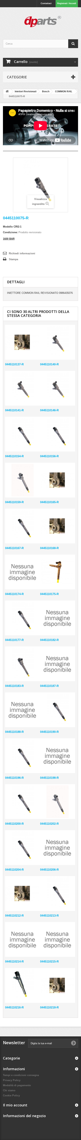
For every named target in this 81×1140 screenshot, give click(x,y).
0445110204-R (14, 869)
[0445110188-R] (22, 709)
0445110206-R (49, 869)
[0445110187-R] (57, 663)
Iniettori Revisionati (25, 91)
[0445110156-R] (57, 434)
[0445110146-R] (57, 388)
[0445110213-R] (57, 893)
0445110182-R (49, 640)
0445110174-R (14, 594)
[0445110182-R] (57, 617)
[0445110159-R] (22, 480)
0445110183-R (14, 685)
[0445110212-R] (22, 893)
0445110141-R (14, 410)
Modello (8, 226)
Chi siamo (9, 1090)
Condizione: (10, 232)
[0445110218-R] (57, 985)
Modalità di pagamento (17, 1085)
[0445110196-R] (22, 755)
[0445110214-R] (22, 939)
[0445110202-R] (57, 801)
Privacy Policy (11, 1080)
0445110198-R (49, 777)
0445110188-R (14, 731)
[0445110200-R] (22, 801)
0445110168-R (49, 548)
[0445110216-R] (22, 985)
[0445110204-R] (22, 847)
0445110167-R (14, 548)
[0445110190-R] (57, 709)
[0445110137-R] (22, 342)
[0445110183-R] (22, 663)
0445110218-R (49, 1007)
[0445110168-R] (57, 526)
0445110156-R (49, 456)
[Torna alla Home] (7, 91)
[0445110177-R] (22, 617)
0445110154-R (14, 456)
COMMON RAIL (63, 91)
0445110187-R (49, 685)
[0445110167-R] (22, 526)
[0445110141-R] (22, 388)
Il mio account (15, 1105)
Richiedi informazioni (22, 253)
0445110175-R (49, 594)
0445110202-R (49, 823)
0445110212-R (14, 915)
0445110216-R (14, 1007)
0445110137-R (14, 364)
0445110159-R (14, 502)
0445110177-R (14, 640)
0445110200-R (14, 823)
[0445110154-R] (22, 434)
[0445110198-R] (57, 755)
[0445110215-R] (57, 939)
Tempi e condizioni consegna (21, 1075)
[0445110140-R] (57, 342)
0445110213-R (49, 915)
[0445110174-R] (22, 572)
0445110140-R (49, 364)
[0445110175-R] (57, 572)
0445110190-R (49, 731)
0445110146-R (49, 410)
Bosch (45, 91)
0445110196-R (14, 777)
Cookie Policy (11, 1095)
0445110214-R (14, 961)
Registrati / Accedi (66, 3)
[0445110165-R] (57, 480)
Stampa (13, 259)
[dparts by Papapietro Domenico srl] (40, 20)
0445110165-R (49, 502)
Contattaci (46, 3)
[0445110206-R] (57, 847)
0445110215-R (49, 961)
